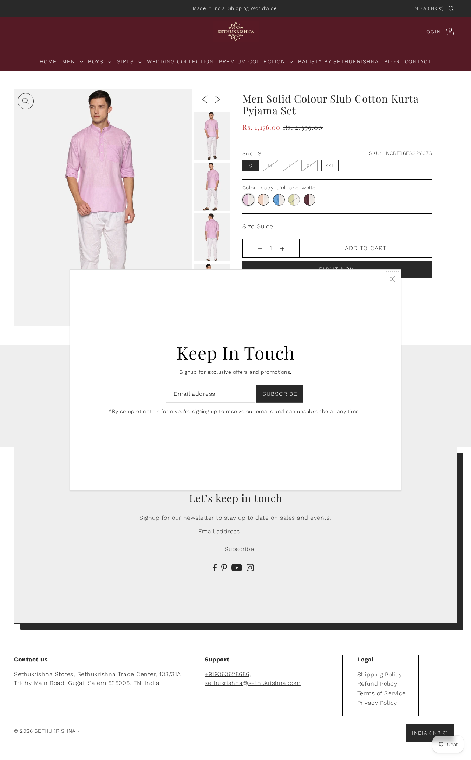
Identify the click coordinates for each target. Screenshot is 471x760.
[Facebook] (215, 567)
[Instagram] (250, 567)
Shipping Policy (379, 674)
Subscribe (239, 549)
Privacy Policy (377, 702)
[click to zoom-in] (26, 101)
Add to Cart (365, 248)
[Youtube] (236, 567)
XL (310, 165)
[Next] (217, 99)
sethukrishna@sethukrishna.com (253, 682)
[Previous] (204, 99)
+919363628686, (228, 674)
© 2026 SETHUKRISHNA (45, 731)
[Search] (451, 8)
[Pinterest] (224, 567)
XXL (330, 165)
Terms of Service (381, 693)
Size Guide (257, 226)
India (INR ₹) (429, 8)
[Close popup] (392, 278)
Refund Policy (377, 683)
